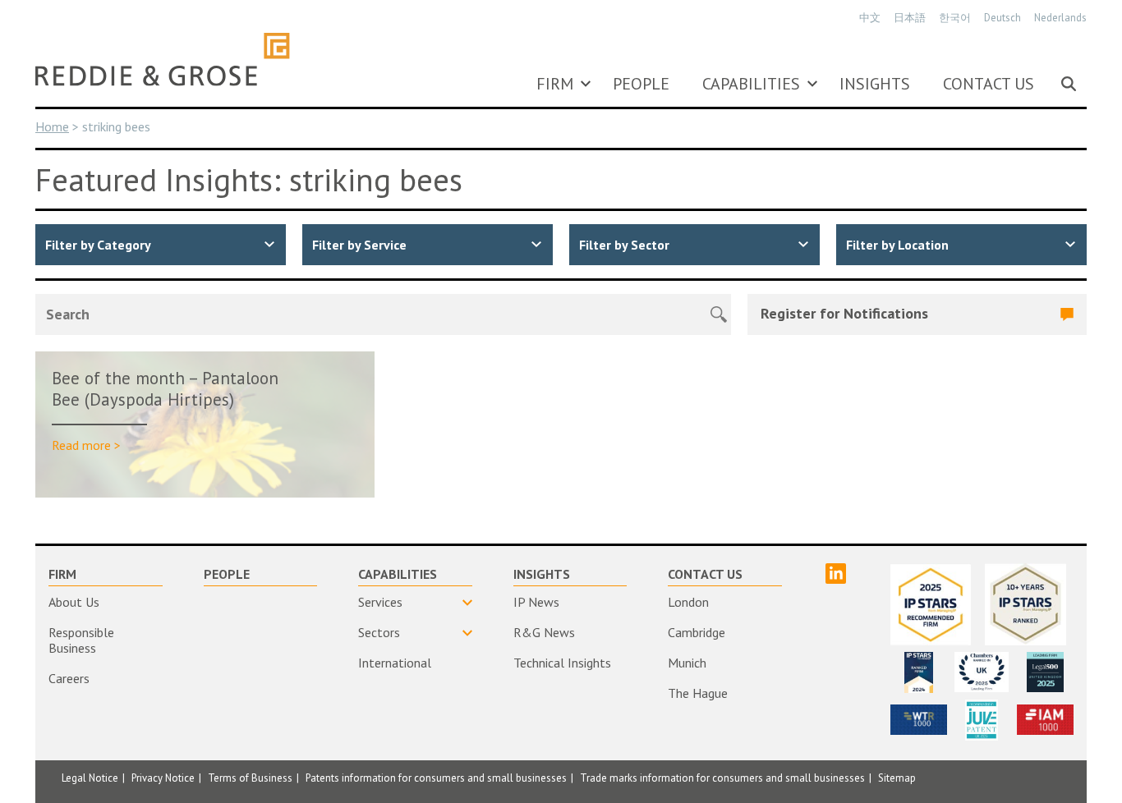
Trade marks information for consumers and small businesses (722, 778)
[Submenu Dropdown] (586, 84)
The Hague (698, 693)
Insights (874, 83)
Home (52, 126)
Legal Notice (90, 778)
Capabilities (751, 83)
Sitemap (897, 778)
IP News (536, 602)
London (688, 602)
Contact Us (988, 83)
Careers (69, 678)
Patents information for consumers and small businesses (436, 778)
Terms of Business (250, 778)
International (394, 662)
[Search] (1069, 84)
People (641, 83)
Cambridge (696, 632)
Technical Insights (562, 662)
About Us (73, 602)
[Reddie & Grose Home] (162, 59)
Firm (554, 83)
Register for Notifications (844, 313)
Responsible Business (81, 640)
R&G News (544, 632)
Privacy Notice (163, 778)
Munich (687, 662)
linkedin (835, 573)
